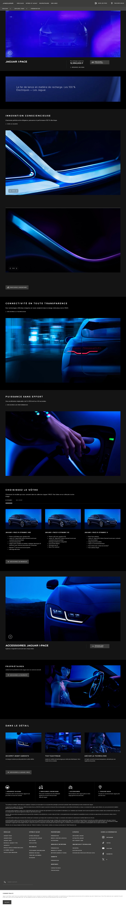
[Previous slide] (10, 190)
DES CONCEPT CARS (78, 840)
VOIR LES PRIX (33, 843)
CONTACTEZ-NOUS (56, 868)
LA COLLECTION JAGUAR (35, 838)
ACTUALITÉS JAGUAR (78, 838)
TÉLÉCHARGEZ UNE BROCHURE (37, 850)
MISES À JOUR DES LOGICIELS (59, 838)
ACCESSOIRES (54, 840)
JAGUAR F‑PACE (8, 835)
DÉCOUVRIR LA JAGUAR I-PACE (20, 772)
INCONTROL (76, 848)
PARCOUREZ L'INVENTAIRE (99, 62)
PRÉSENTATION (55, 835)
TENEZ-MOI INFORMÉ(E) (35, 855)
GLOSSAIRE (32, 857)
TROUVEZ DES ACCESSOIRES (99, 646)
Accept (7, 902)
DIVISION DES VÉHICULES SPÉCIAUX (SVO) (84, 852)
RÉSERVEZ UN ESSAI (34, 852)
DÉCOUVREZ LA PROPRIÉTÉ (18, 675)
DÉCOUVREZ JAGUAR (78, 835)
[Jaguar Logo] (8, 3)
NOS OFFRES (32, 840)
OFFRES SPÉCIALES (34, 835)
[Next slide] (16, 190)
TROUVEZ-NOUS (55, 870)
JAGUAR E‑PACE (8, 838)
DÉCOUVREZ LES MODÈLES (18, 561)
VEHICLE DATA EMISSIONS (10, 852)
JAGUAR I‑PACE (8, 840)
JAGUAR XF (7, 845)
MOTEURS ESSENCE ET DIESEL (59, 852)
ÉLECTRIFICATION (77, 850)
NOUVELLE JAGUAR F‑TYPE (11, 843)
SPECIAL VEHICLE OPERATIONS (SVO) (13, 847)
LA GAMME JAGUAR (9, 850)
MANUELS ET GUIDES (56, 850)
